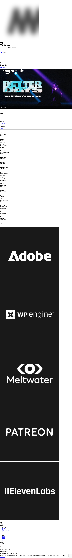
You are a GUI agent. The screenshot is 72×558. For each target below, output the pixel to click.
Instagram (3, 536)
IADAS (3, 528)
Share (4, 52)
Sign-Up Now (2, 557)
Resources (4, 529)
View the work (2, 123)
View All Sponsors (3, 520)
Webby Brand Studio (5, 530)
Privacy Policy (4, 533)
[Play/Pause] (1, 107)
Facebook (3, 540)
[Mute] (68, 107)
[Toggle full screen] (70, 107)
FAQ (3, 531)
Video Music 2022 (2, 116)
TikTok (3, 538)
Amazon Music (2, 67)
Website (1, 128)
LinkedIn (3, 537)
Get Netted (4, 532)
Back (2, 52)
